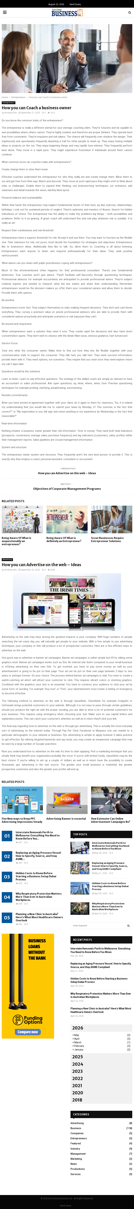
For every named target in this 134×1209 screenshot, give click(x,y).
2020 (77, 1093)
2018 (77, 1100)
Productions (77, 1169)
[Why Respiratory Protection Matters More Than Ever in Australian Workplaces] (79, 908)
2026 (77, 1028)
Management (77, 1153)
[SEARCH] (128, 925)
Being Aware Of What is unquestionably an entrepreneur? (16, 541)
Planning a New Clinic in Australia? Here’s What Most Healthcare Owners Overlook (39, 917)
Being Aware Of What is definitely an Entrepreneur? (63, 539)
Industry (75, 1148)
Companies (77, 1133)
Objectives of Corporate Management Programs (67, 488)
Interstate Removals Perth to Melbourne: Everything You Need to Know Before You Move (110, 845)
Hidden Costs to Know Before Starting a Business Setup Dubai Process (36, 876)
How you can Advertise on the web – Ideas (67, 473)
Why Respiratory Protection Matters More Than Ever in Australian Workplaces (39, 897)
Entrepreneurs (8, 103)
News (73, 1164)
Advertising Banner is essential (66, 818)
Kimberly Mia (11, 113)
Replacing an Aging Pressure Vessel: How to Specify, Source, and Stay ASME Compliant (110, 866)
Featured (75, 1143)
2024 (77, 1064)
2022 (77, 1078)
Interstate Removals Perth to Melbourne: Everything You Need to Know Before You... (38, 835)
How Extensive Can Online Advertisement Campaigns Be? (110, 820)
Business (75, 1128)
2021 (77, 1085)
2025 (77, 1057)
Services (75, 1174)
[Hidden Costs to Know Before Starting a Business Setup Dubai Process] (79, 888)
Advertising (7, 560)
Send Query (75, 4)
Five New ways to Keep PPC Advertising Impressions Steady (22, 820)
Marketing (76, 1158)
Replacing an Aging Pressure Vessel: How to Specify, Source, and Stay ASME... (38, 856)
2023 (77, 1071)
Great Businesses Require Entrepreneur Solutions (107, 539)
